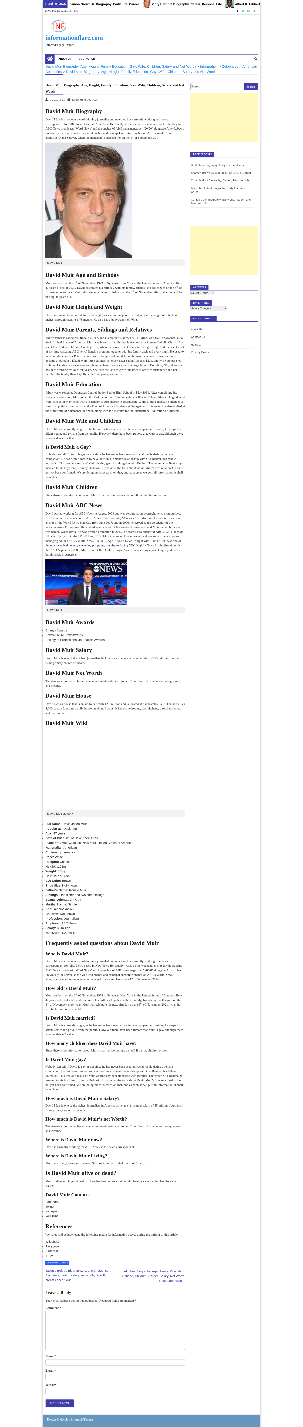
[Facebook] (238, 11)
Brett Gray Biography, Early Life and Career (218, 165)
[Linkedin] (254, 11)
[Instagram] (248, 11)
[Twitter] (243, 11)
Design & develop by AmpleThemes (70, 1419)
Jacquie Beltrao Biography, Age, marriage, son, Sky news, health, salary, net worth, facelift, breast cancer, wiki (78, 1275)
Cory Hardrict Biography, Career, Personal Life (159, 4)
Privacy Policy (200, 352)
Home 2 (196, 344)
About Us (64, 59)
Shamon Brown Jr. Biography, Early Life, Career (75, 4)
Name (50, 1356)
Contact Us (87, 59)
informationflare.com (74, 37)
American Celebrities (57, 1263)
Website (50, 1385)
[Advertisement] (224, 121)
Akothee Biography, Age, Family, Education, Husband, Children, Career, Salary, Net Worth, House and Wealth (152, 1276)
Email (50, 1370)
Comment (53, 1308)
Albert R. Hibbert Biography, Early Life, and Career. (245, 4)
